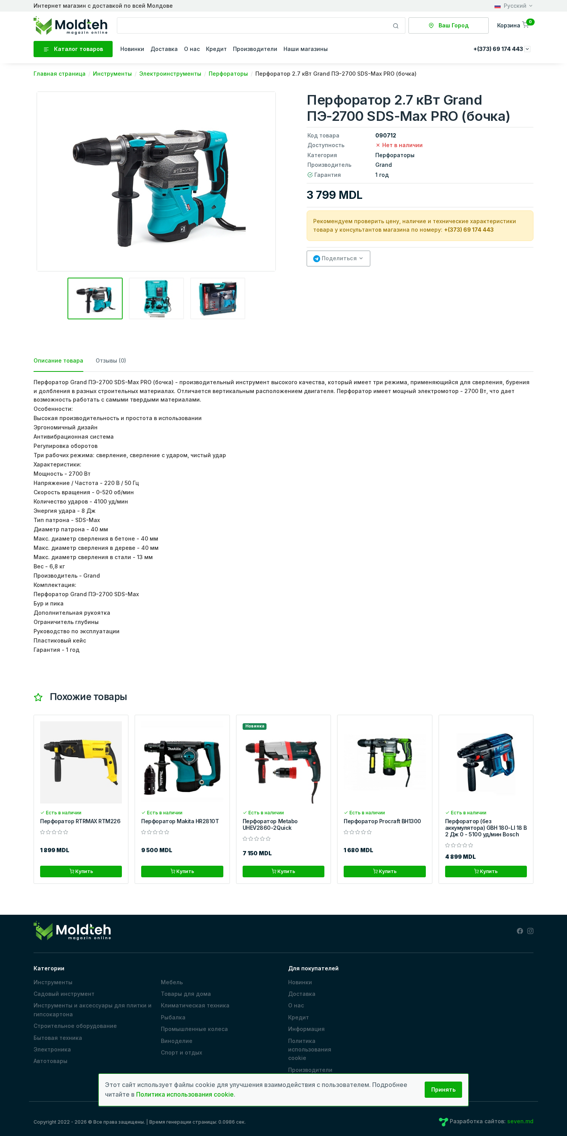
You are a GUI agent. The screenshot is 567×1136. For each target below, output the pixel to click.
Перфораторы (395, 155)
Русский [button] (515, 5)
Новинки (132, 49)
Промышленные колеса (194, 1029)
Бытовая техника (58, 1037)
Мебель (172, 982)
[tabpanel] (283, 516)
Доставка (164, 49)
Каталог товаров (77, 49)
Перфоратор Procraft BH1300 (382, 821)
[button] (513, 25)
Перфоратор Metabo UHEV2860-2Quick (270, 824)
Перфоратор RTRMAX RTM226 (80, 821)
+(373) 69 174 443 (469, 229)
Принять (443, 1089)
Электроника (52, 1049)
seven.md (520, 1121)
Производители (255, 49)
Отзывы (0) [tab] (111, 360)
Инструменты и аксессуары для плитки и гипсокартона (93, 1009)
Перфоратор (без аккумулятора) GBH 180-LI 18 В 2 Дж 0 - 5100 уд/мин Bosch (486, 828)
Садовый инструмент (64, 993)
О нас (192, 49)
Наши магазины (306, 49)
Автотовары (51, 1061)
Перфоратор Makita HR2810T (180, 821)
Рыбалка (173, 1017)
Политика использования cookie (309, 1049)
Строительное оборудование (75, 1025)
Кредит (216, 49)
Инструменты (53, 982)
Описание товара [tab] (58, 360)
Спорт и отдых (181, 1052)
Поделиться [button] (338, 258)
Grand (383, 164)
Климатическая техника (195, 1005)
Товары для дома (186, 993)
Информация (306, 1029)
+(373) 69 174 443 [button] (498, 49)
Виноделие (176, 1041)
